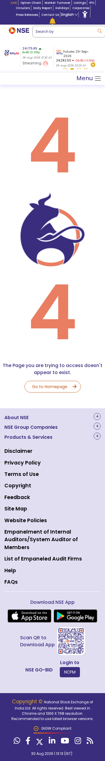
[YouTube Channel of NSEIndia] (64, 742)
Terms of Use (21, 474)
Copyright (17, 485)
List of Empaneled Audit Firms (43, 558)
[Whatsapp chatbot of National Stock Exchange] (16, 742)
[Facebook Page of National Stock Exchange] (27, 742)
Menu (85, 78)
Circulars (23, 8)
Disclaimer (18, 451)
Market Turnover (57, 3)
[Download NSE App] (29, 616)
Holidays (62, 8)
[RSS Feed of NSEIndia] (89, 742)
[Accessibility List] (85, 14)
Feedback (17, 497)
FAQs (11, 581)
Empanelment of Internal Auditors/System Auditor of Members (41, 539)
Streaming (32, 63)
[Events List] (52, 21)
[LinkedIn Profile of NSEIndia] (51, 742)
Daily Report (42, 8)
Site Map (15, 508)
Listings (80, 3)
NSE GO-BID (39, 669)
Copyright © (28, 701)
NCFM (70, 672)
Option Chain (30, 3)
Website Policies (25, 520)
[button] (93, 65)
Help (10, 570)
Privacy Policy (22, 462)
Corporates (80, 8)
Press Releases (27, 15)
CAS (13, 3)
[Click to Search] (99, 30)
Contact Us (50, 15)
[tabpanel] (75, 57)
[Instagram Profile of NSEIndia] (77, 742)
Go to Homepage (49, 387)
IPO (91, 3)
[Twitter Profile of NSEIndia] (39, 742)
